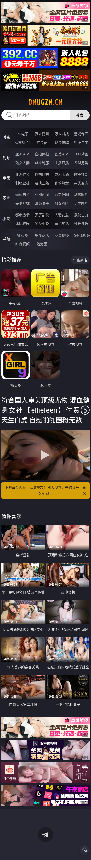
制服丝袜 (22, 183)
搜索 (79, 115)
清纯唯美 (42, 203)
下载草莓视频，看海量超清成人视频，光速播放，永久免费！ (45, 490)
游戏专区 (81, 133)
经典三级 (42, 183)
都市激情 (22, 214)
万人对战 (62, 133)
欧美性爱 (81, 174)
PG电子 (22, 133)
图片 (6, 198)
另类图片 (81, 203)
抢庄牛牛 (81, 142)
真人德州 (42, 133)
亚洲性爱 (22, 174)
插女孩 (22, 235)
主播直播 (62, 162)
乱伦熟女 (62, 183)
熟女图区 (62, 203)
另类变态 (81, 183)
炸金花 (42, 142)
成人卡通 (62, 174)
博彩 (6, 137)
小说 (6, 218)
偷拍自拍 (42, 174)
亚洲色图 (42, 194)
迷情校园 (22, 223)
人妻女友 (62, 214)
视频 (6, 157)
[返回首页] (85, 850)
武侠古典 (81, 214)
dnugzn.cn (45, 102)
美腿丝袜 (22, 203)
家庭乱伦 (42, 214)
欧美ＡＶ (62, 154)
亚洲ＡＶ (22, 154)
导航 (6, 239)
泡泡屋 (42, 243)
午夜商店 (42, 235)
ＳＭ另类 (81, 162)
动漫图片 (81, 194)
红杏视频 (22, 243)
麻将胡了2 (22, 142)
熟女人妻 (22, 162)
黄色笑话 (62, 223)
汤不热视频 (81, 235)
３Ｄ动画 (81, 154)
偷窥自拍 (22, 194)
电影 (6, 178)
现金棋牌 (62, 142)
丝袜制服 (42, 162)
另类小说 (42, 223)
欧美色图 (62, 194)
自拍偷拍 (42, 154)
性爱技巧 (81, 223)
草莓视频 (62, 235)
